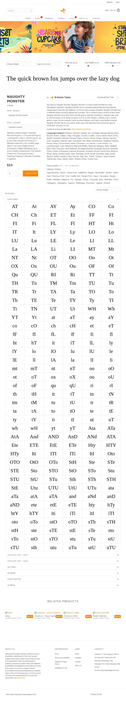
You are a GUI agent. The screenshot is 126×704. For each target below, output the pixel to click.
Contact (96, 18)
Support (71, 183)
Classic (63, 173)
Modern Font (86, 176)
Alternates (108, 180)
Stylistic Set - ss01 (18, 555)
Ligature (99, 183)
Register (110, 2)
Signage (78, 180)
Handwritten (99, 173)
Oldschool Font (58, 176)
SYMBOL (11, 585)
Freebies (49, 18)
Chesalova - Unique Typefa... (16, 616)
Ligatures (13, 199)
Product (107, 183)
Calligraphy (51, 183)
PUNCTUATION (14, 579)
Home (28, 18)
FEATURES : (10, 193)
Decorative (104, 176)
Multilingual (80, 183)
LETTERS (12, 567)
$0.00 (113, 10)
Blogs (72, 17)
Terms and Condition (62, 658)
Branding (55, 173)
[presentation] (52, 38)
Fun (72, 180)
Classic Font (72, 173)
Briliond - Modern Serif (101, 616)
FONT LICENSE (13, 123)
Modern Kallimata (70, 616)
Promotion (90, 183)
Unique (85, 180)
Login (118, 2)
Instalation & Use (61, 668)
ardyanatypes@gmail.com (109, 670)
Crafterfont (82, 173)
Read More (21, 678)
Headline (56, 180)
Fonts (38, 17)
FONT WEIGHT (13, 111)
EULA (57, 654)
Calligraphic (62, 183)
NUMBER (12, 573)
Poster (49, 180)
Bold (101, 180)
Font (67, 176)
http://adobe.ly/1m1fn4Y (81, 129)
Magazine (65, 180)
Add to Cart (31, 173)
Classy (95, 176)
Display (58, 169)
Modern (109, 173)
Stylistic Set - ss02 (18, 561)
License (61, 18)
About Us (83, 18)
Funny (115, 180)
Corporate (94, 180)
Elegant (91, 173)
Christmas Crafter (41, 616)
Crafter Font (75, 176)
